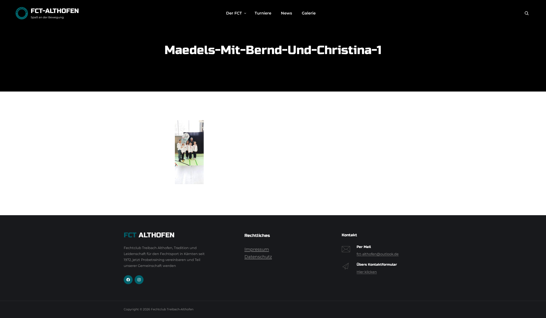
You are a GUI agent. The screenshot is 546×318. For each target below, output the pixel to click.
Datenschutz (258, 256)
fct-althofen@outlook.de (378, 254)
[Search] (526, 13)
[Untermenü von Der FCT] (245, 13)
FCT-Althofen (55, 11)
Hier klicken (367, 272)
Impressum (256, 249)
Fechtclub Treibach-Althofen (172, 309)
